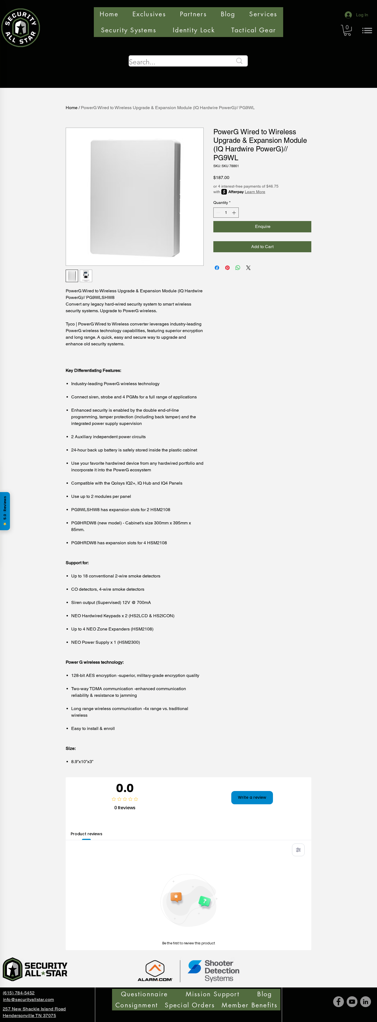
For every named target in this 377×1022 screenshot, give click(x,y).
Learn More (255, 192)
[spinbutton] (226, 212)
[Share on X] (248, 267)
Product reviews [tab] (86, 834)
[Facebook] (338, 1001)
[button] (347, 30)
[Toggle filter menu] (298, 850)
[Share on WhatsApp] (238, 267)
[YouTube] (352, 1001)
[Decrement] (217, 212)
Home (72, 107)
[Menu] (367, 30)
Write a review (252, 797)
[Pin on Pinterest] (227, 267)
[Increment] (234, 212)
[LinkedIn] (365, 1001)
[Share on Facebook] (217, 267)
